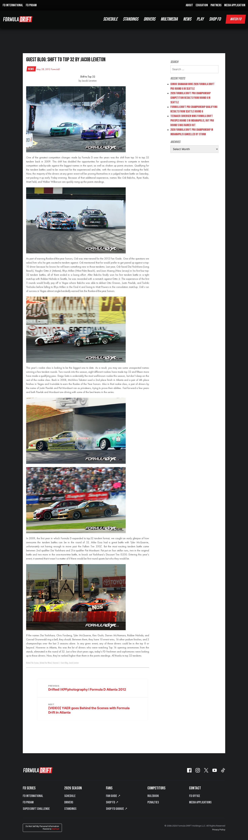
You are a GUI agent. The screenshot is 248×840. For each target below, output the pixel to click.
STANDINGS (130, 19)
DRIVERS (149, 19)
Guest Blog (64, 663)
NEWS (187, 19)
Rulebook (153, 796)
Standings (70, 809)
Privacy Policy (218, 829)
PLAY (200, 19)
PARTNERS (216, 5)
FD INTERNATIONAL (13, 5)
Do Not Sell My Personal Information (42, 827)
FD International (33, 796)
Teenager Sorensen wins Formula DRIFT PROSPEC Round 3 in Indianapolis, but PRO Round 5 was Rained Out (192, 120)
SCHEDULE (110, 19)
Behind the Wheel (46, 663)
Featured (56, 663)
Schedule (70, 796)
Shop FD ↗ (112, 802)
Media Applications (200, 802)
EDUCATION (202, 5)
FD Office (194, 796)
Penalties (153, 802)
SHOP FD (215, 19)
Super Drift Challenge (36, 809)
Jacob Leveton (74, 663)
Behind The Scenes (32, 663)
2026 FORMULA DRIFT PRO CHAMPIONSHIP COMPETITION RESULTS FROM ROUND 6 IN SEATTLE (190, 97)
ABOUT (189, 5)
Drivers (68, 802)
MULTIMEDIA (169, 19)
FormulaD (55, 69)
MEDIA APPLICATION (234, 5)
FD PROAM (31, 5)
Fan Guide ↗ (113, 796)
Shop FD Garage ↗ (116, 809)
